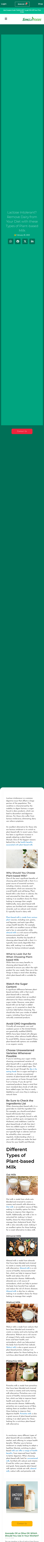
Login (3, 4)
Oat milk (9, 1207)
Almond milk (25, 1268)
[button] (6, 19)
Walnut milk (11, 1347)
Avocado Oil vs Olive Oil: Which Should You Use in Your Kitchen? (22, 1534)
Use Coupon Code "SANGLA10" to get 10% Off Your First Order (22, 11)
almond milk (11, 933)
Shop (40, 4)
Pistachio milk (25, 1414)
